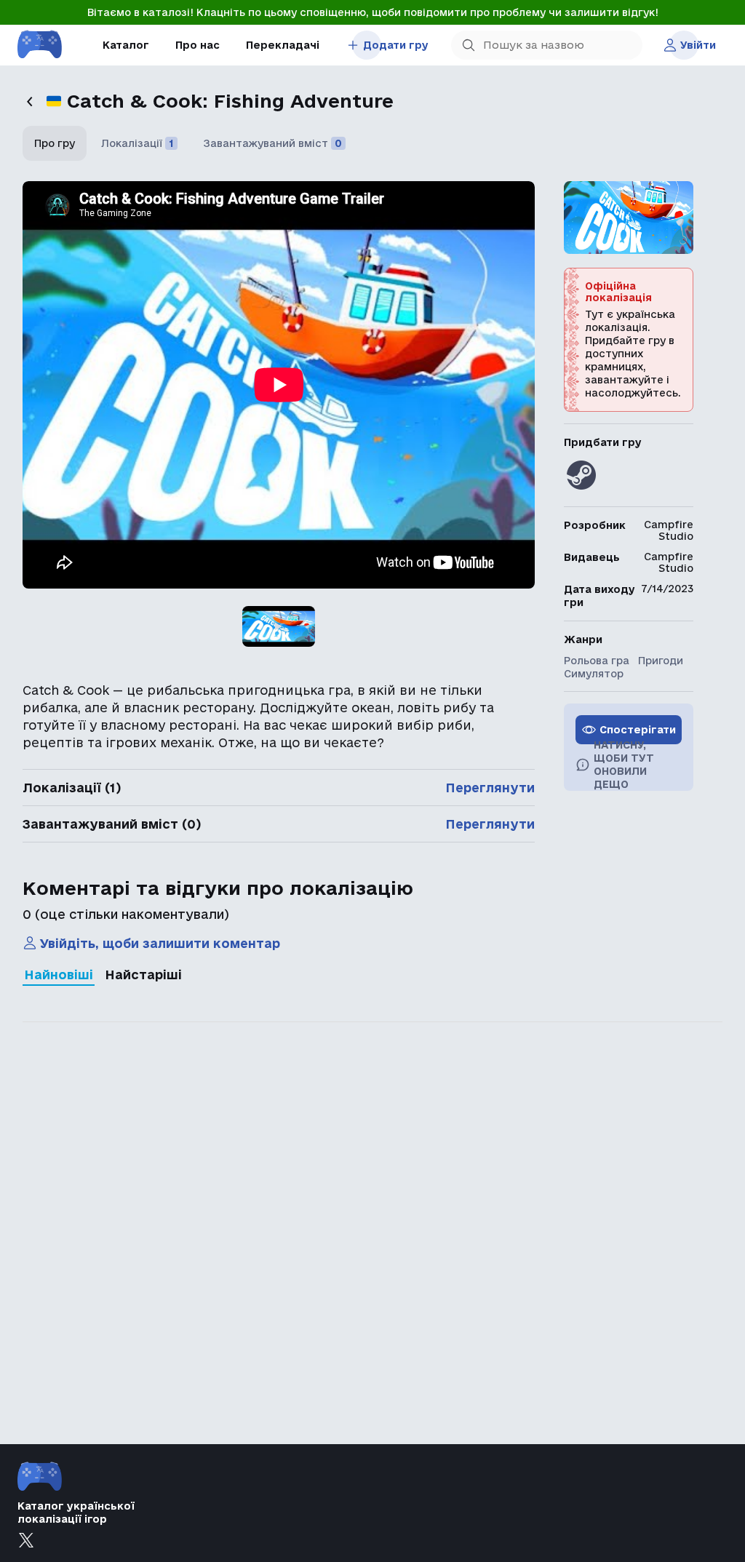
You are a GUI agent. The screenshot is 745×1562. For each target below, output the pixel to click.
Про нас (197, 45)
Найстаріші (143, 974)
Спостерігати (637, 730)
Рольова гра (596, 660)
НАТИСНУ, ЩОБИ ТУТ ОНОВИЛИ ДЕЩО (624, 764)
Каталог (126, 45)
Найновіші (58, 974)
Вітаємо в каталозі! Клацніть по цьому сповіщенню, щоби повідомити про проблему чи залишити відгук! (372, 12)
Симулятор (594, 674)
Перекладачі (282, 45)
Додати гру (396, 45)
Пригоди (660, 660)
